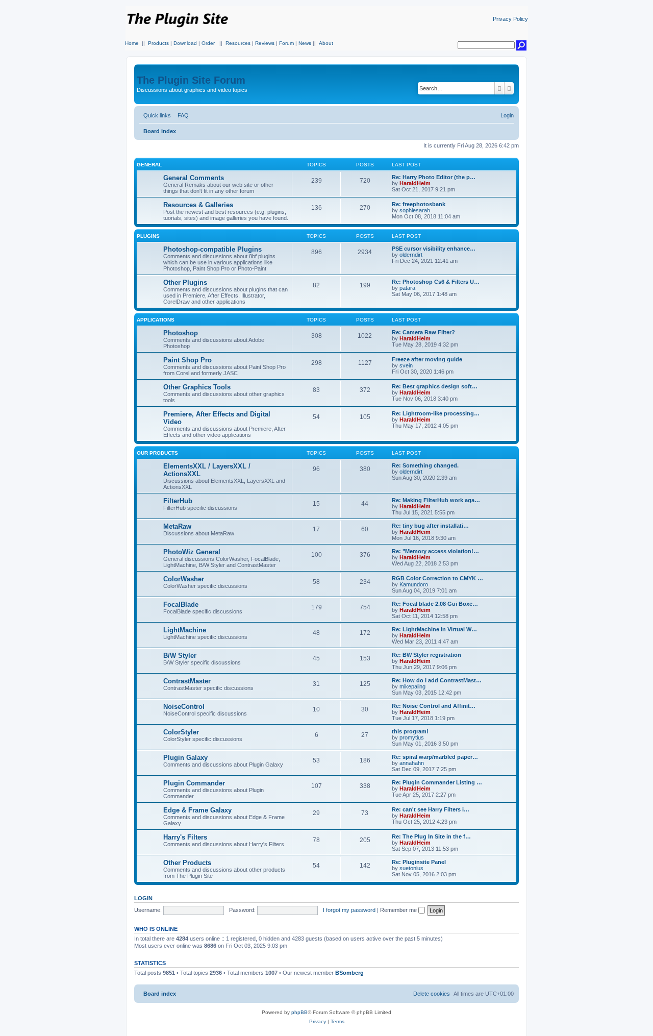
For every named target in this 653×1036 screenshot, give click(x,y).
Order (208, 43)
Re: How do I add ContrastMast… (437, 680)
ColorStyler (181, 732)
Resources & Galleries (198, 205)
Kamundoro (413, 584)
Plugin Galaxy (185, 757)
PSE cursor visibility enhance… (433, 248)
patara (407, 288)
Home (132, 43)
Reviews (264, 43)
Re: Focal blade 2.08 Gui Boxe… (435, 604)
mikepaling (412, 686)
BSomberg (349, 973)
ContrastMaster (187, 681)
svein (406, 365)
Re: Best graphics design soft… (435, 386)
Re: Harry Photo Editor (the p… (433, 177)
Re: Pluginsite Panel (419, 862)
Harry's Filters (185, 837)
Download (185, 43)
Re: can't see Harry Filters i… (430, 809)
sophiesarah (414, 210)
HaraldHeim (415, 183)
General (149, 164)
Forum (286, 43)
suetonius (411, 868)
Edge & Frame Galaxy (197, 810)
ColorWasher (183, 579)
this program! (410, 731)
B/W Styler (179, 655)
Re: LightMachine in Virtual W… (434, 629)
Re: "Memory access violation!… (435, 551)
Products (158, 43)
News (304, 43)
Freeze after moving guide (427, 359)
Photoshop (180, 333)
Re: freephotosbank (418, 204)
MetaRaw (177, 526)
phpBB (299, 1012)
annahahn (411, 763)
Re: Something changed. (425, 465)
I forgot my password (349, 910)
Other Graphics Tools (197, 387)
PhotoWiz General (191, 552)
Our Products (157, 453)
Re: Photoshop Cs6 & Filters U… (436, 282)
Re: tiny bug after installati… (430, 526)
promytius (411, 737)
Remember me (399, 910)
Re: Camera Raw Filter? (423, 332)
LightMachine (184, 630)
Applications (155, 320)
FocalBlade (180, 604)
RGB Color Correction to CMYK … (437, 578)
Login (143, 898)
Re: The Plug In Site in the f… (431, 836)
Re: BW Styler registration (426, 655)
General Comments (193, 178)
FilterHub (177, 501)
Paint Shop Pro (187, 360)
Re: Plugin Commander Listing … (437, 782)
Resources (237, 43)
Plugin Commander (194, 783)
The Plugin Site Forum (191, 80)
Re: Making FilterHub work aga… (436, 500)
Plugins (148, 236)
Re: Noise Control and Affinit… (433, 706)
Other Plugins (185, 282)
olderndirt (410, 255)
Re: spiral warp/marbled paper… (435, 757)
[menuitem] (181, 115)
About (326, 43)
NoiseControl (184, 706)
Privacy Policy (510, 19)
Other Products (187, 863)
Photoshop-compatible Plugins (212, 249)
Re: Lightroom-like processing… (436, 413)
